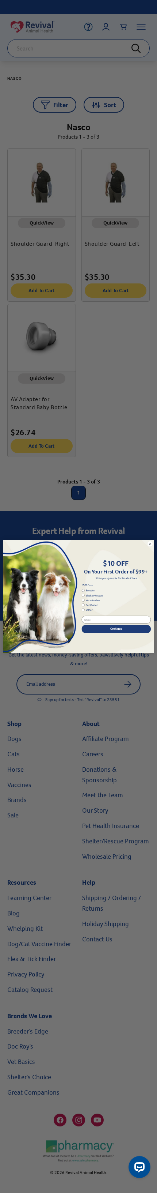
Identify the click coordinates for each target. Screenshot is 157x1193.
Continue (116, 629)
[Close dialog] (150, 543)
